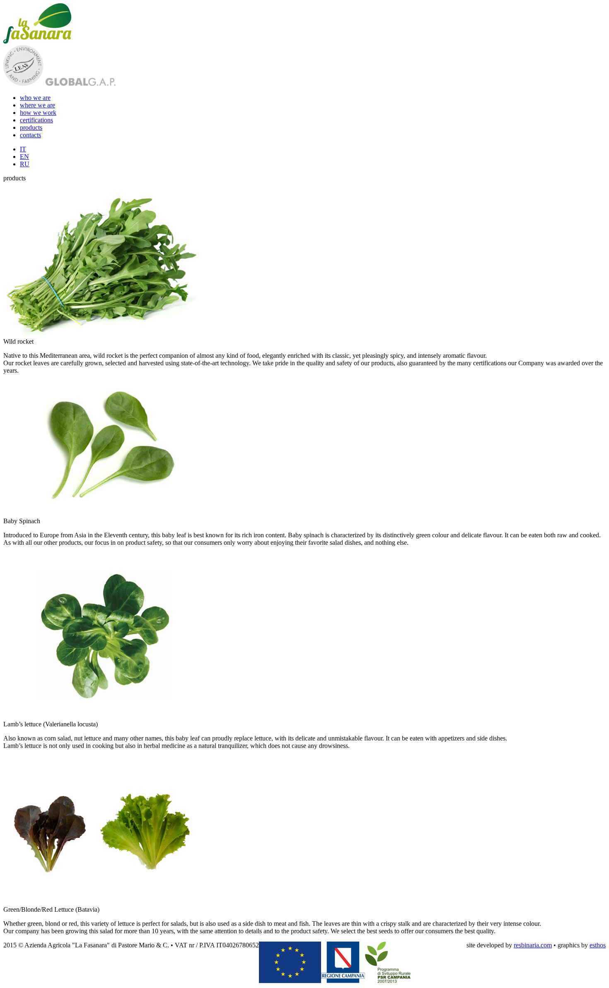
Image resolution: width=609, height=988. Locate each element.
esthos (598, 945)
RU (24, 163)
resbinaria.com (533, 945)
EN (24, 156)
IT (23, 149)
